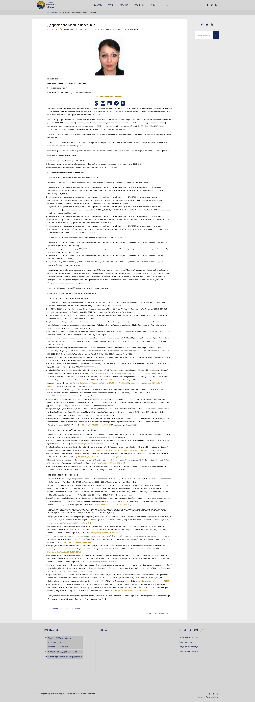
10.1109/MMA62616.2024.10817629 (96, 425)
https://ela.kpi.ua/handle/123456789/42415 (108, 533)
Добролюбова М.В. (83, 29)
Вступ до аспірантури (188, 651)
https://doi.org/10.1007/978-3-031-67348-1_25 (75, 405)
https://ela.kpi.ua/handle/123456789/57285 (152, 581)
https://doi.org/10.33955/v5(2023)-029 (105, 463)
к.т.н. (100, 29)
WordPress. (216, 697)
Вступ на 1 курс (186, 642)
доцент (94, 29)
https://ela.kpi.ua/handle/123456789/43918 (64, 552)
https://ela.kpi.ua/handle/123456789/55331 (75, 571)
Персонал (65, 13)
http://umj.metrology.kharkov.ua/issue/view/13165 (96, 437)
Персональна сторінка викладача (109, 96)
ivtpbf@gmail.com (56, 656)
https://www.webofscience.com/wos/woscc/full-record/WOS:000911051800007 (121, 373)
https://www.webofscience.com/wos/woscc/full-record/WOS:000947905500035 (99, 383)
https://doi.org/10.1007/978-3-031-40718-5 (90, 415)
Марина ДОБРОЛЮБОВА (113, 29)
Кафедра (55, 13)
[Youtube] (216, 5)
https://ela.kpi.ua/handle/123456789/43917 (78, 542)
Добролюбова (68, 29)
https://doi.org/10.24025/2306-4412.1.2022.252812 (96, 457)
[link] (167, 5)
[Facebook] (207, 5)
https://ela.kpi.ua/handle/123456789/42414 (75, 523)
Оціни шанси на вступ (188, 637)
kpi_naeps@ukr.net (74, 656)
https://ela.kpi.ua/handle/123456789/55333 (107, 561)
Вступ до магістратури (189, 646)
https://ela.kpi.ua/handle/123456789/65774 (130, 591)
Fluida (207, 697)
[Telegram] (211, 5)
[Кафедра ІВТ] (46, 5)
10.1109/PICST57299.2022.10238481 (61, 396)
